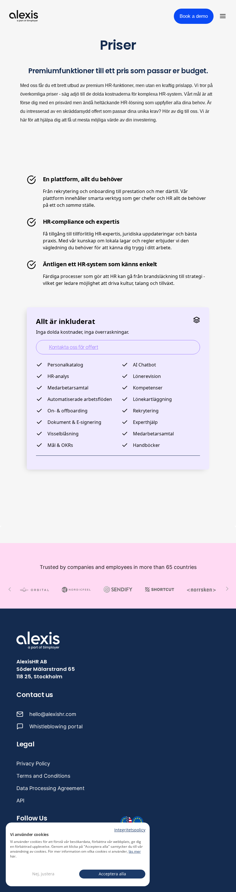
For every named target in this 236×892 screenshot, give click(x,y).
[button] (224, 16)
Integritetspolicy (129, 830)
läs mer (135, 851)
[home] (23, 16)
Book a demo (194, 16)
